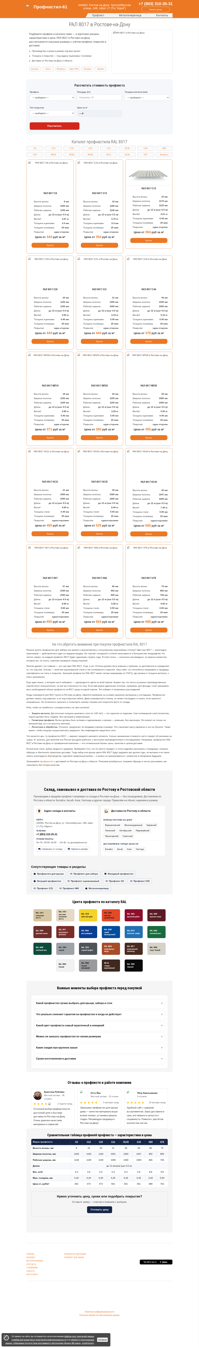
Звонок (100, 69)
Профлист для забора (86, 874)
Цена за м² (82, 108)
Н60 (164, 148)
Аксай (120, 849)
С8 (35, 148)
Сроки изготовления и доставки (56, 1058)
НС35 (127, 148)
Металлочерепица (130, 15)
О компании (31, 1268)
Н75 (35, 154)
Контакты (162, 15)
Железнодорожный (133, 825)
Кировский (151, 825)
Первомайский (142, 830)
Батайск (109, 849)
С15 (72, 148)
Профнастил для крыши (50, 874)
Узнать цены (155, 9)
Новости (30, 1271)
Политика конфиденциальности (99, 1311)
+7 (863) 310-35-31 (46, 834)
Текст (48, 69)
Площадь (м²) (83, 92)
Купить (50, 245)
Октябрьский (125, 830)
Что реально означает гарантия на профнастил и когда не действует (79, 1014)
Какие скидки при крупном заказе (57, 1047)
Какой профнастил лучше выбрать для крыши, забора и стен (74, 1003)
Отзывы (87, 69)
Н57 (145, 154)
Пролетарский (111, 836)
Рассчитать (54, 126)
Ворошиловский (112, 825)
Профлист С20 (142, 881)
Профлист (98, 15)
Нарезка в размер (79, 849)
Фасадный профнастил (120, 874)
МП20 (71, 154)
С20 (90, 148)
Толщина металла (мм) (136, 92)
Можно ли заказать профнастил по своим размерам (68, 1036)
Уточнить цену (99, 1209)
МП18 (53, 154)
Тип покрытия (37, 108)
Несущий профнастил (49, 881)
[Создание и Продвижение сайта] (96, 1321)
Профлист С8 (116, 881)
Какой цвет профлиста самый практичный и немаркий (70, 1025)
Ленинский (110, 830)
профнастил (46, 761)
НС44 (127, 154)
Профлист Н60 (71, 888)
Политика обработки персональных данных (99, 1315)
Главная (30, 1254)
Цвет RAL (74, 69)
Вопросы (61, 69)
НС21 (108, 154)
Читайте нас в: (150, 1262)
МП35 (90, 154)
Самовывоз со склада (52, 849)
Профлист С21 (45, 888)
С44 (145, 148)
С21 (109, 148)
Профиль (34, 92)
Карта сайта (32, 1274)
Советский (127, 836)
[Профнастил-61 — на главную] (49, 9)
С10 (53, 148)
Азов (129, 849)
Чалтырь (140, 849)
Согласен (102, 1340)
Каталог (35, 69)
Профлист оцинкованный (85, 881)
